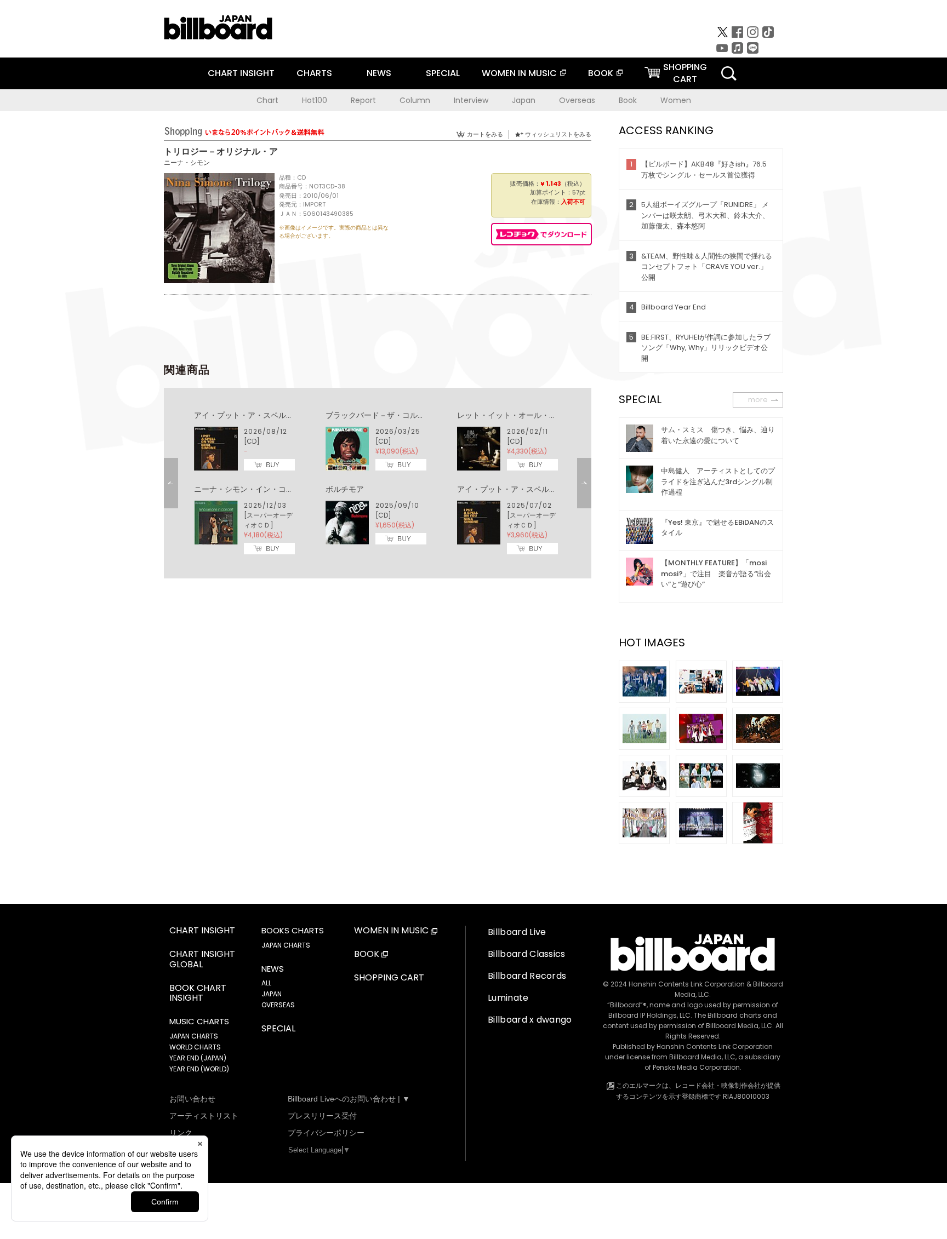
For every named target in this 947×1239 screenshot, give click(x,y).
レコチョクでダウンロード (541, 234)
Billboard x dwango (530, 1019)
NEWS (379, 73)
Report (363, 100)
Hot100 (314, 100)
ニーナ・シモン (187, 162)
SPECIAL (443, 73)
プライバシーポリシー (326, 1132)
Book (628, 100)
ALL (266, 983)
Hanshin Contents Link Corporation (687, 984)
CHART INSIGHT (241, 73)
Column (415, 100)
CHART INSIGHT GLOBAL (202, 959)
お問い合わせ (192, 1098)
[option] (377, 483)
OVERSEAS (278, 1004)
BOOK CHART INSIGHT (197, 993)
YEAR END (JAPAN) (197, 1058)
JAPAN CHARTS (193, 1036)
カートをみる (485, 134)
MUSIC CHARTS (199, 1021)
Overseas (577, 100)
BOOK (600, 73)
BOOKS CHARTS (292, 931)
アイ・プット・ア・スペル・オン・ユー (263, 415)
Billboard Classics (527, 954)
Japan (523, 100)
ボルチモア (345, 489)
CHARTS (314, 73)
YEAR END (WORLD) (199, 1069)
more (758, 399)
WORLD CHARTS (195, 1047)
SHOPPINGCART (685, 73)
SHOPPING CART (389, 978)
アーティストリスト (203, 1115)
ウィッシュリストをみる (558, 134)
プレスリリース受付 (322, 1115)
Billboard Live (517, 932)
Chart (267, 100)
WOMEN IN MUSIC (519, 73)
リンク (180, 1132)
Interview (471, 100)
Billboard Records (527, 976)
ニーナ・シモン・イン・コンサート (255, 489)
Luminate (508, 997)
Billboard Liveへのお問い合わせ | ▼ (349, 1098)
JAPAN (271, 994)
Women (675, 100)
